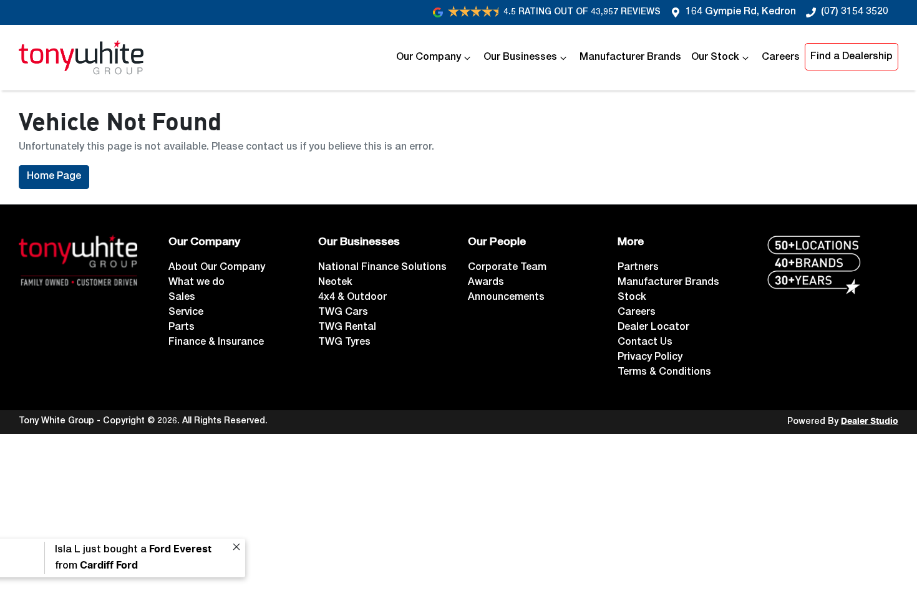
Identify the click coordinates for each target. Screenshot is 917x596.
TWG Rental (347, 328)
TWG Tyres (344, 343)
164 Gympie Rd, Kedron (741, 12)
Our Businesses (520, 58)
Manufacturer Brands (630, 58)
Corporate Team (507, 268)
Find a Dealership (851, 57)
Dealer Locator (653, 328)
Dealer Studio (869, 421)
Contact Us (645, 343)
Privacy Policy (650, 358)
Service (185, 313)
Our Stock (715, 58)
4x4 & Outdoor (352, 298)
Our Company (428, 58)
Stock (632, 298)
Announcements (506, 298)
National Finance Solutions (382, 268)
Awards (486, 283)
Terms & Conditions (664, 373)
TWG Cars (343, 313)
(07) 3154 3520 (854, 12)
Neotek (335, 283)
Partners (638, 268)
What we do (196, 283)
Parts (181, 328)
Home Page (54, 177)
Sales (181, 298)
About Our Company (216, 268)
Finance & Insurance (216, 343)
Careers (781, 58)
